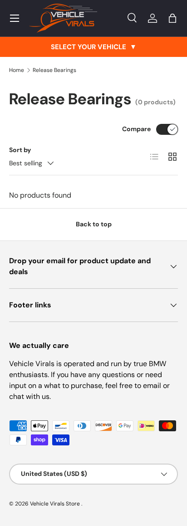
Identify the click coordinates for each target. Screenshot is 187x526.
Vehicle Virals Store (55, 503)
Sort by (20, 150)
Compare (136, 129)
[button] (172, 18)
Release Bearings (54, 70)
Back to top (94, 224)
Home (16, 70)
